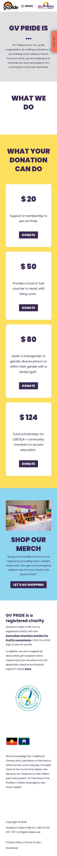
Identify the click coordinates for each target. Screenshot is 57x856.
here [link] (28, 669)
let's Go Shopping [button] (28, 585)
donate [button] (28, 235)
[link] (11, 5)
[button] (26, 5)
